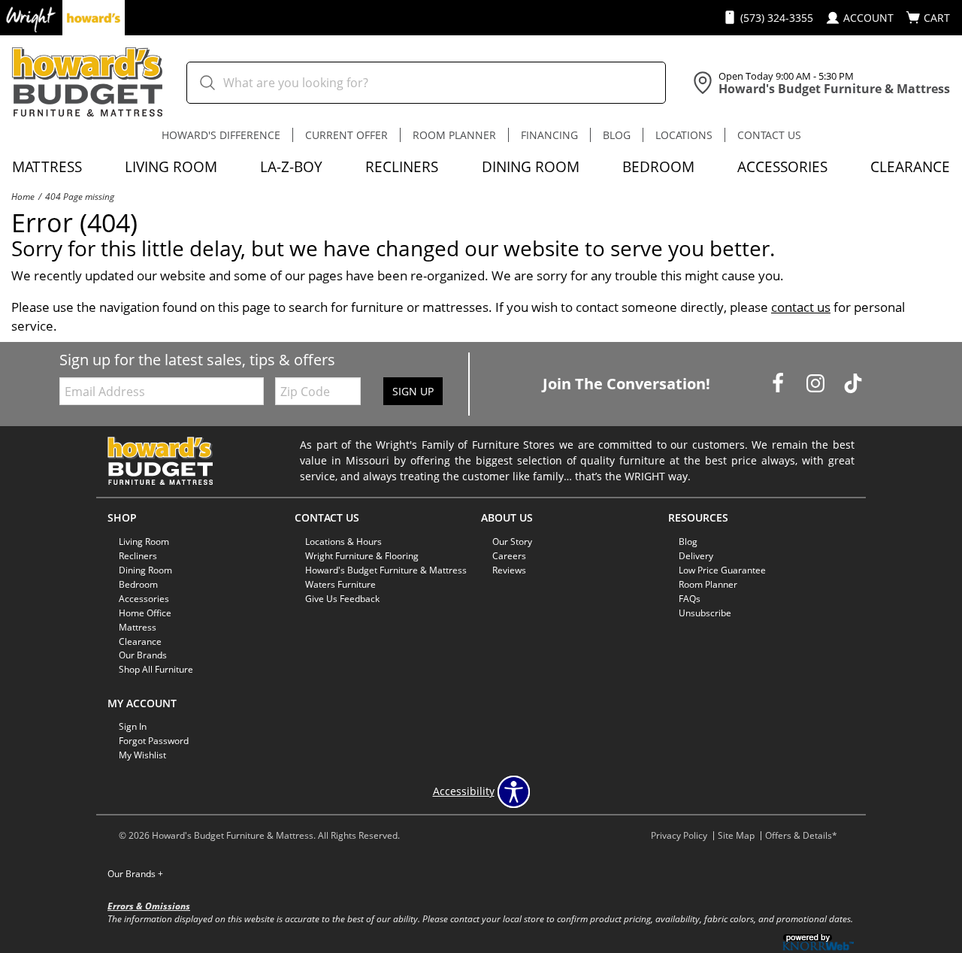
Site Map (736, 835)
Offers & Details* (801, 835)
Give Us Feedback (342, 598)
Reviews (509, 570)
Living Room (171, 166)
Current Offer (346, 135)
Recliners (401, 166)
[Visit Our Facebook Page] (779, 383)
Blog (617, 135)
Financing (549, 135)
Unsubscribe (705, 613)
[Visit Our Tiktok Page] (853, 383)
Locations (683, 135)
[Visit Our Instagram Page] (816, 383)
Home (23, 196)
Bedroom (658, 166)
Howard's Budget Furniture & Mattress (386, 570)
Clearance (910, 166)
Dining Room (530, 166)
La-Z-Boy (291, 166)
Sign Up (413, 391)
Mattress (47, 166)
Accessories (782, 166)
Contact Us (769, 135)
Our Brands (135, 873)
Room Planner (454, 135)
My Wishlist (142, 755)
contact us (800, 307)
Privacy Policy (679, 835)
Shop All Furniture (156, 669)
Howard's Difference (221, 135)
